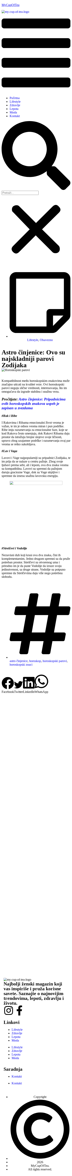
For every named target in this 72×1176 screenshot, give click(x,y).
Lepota (14, 108)
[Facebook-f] (19, 1010)
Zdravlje (15, 105)
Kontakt (15, 116)
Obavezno (46, 340)
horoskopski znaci (21, 664)
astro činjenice (19, 661)
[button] (36, 53)
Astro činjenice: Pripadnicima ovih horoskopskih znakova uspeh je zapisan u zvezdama (34, 403)
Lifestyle (15, 101)
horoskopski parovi (55, 661)
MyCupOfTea (10, 5)
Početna (15, 98)
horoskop (35, 661)
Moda (13, 112)
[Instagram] (9, 1010)
